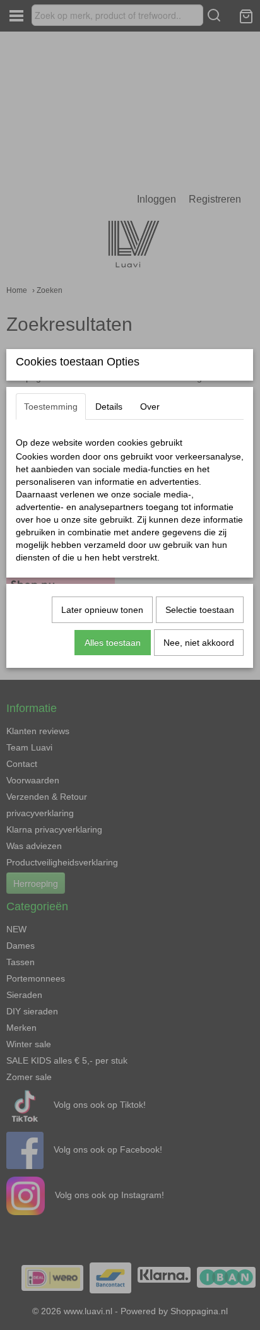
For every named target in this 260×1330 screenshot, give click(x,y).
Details (108, 406)
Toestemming (51, 406)
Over (150, 406)
